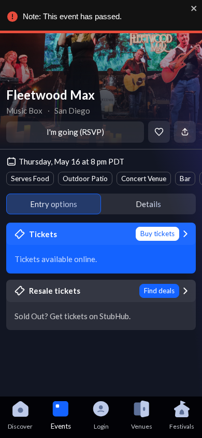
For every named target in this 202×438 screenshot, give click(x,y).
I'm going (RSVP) (75, 131)
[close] (194, 8)
